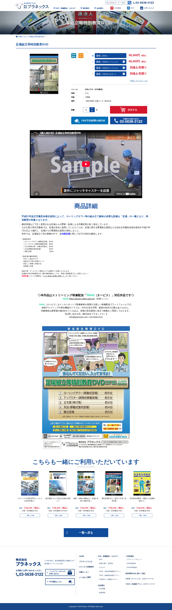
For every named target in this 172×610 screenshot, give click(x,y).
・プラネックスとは (85, 561)
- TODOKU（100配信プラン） (108, 579)
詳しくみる (30, 515)
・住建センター (83, 572)
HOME (20, 36)
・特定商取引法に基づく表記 (134, 573)
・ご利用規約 (129, 556)
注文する (132, 109)
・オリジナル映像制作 (86, 567)
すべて (26, 36)
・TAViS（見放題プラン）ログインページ (139, 584)
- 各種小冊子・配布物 (105, 563)
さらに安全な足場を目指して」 (54, 276)
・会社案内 (100, 585)
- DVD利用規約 (131, 563)
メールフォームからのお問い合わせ (57, 572)
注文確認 (117, 8)
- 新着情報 (101, 592)
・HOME (81, 556)
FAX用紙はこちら (55, 582)
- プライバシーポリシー (134, 559)
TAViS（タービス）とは (138, 81)
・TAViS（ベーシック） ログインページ (139, 579)
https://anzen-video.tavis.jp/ (82, 299)
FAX (132, 8)
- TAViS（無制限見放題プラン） (109, 575)
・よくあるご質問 (84, 577)
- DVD (100, 559)
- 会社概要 (101, 588)
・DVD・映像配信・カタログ (107, 556)
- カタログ (101, 567)
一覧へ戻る (86, 532)
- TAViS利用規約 (131, 567)
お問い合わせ (149, 8)
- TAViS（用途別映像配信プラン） (110, 571)
